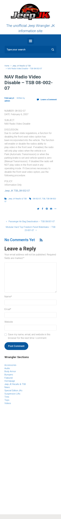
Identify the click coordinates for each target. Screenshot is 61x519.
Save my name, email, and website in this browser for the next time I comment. (29, 336)
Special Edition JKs (13, 390)
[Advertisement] (30, 431)
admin (7, 101)
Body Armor (10, 371)
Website (8, 321)
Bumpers (8, 374)
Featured (8, 378)
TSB (43, 199)
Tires (6, 397)
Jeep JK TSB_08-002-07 (17, 190)
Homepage (9, 381)
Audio (7, 368)
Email (7, 309)
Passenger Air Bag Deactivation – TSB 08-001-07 (32, 221)
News (7, 387)
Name (8, 296)
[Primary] (30, 41)
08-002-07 (37, 199)
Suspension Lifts (12, 394)
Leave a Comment (49, 99)
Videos (7, 403)
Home (6, 66)
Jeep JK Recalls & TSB (21, 66)
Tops (6, 400)
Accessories (10, 365)
